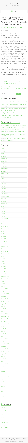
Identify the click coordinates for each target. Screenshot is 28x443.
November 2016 (5, 371)
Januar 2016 (4, 396)
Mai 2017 (3, 356)
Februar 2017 (4, 364)
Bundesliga (11, 27)
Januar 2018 (4, 341)
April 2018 (3, 334)
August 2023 (4, 206)
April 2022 (3, 236)
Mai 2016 (3, 386)
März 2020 (3, 286)
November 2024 (5, 171)
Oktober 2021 (4, 251)
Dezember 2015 (5, 399)
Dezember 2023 (5, 196)
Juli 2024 (3, 181)
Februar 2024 (4, 193)
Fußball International (6, 415)
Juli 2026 (3, 151)
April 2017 (3, 359)
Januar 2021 (4, 274)
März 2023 (3, 216)
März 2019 (3, 311)
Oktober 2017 (4, 349)
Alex (4, 27)
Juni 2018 (3, 329)
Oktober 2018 (4, 321)
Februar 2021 (4, 271)
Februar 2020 (4, 289)
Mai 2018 (3, 331)
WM (2, 430)
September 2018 (5, 324)
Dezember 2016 (5, 369)
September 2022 (5, 228)
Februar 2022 (4, 241)
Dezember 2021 (5, 246)
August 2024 (4, 178)
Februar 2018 (4, 339)
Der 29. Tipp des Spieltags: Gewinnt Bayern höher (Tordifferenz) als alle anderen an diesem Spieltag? (13, 88)
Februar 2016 (4, 394)
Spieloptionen (4, 420)
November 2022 (5, 223)
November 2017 (5, 346)
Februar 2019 (4, 314)
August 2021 (4, 256)
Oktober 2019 (4, 299)
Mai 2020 (3, 284)
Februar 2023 (4, 218)
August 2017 (4, 354)
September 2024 (5, 176)
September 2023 (5, 203)
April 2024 (3, 188)
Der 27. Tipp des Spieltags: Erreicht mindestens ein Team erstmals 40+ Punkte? (13, 82)
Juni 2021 (3, 261)
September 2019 (5, 301)
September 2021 (5, 254)
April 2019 (3, 309)
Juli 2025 (3, 163)
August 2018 (4, 326)
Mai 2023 (3, 211)
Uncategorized (4, 425)
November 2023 (5, 198)
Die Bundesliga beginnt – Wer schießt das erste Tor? (14, 102)
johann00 (4, 131)
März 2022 (3, 238)
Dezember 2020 (5, 276)
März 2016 (3, 391)
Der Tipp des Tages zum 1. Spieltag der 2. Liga (12, 113)
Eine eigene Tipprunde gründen (16, 131)
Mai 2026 (3, 153)
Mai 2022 (3, 233)
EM (1, 412)
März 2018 (3, 336)
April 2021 (3, 266)
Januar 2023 (4, 221)
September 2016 (5, 376)
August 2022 (4, 231)
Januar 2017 (4, 366)
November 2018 (5, 319)
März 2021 (3, 269)
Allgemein (3, 407)
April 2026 (3, 156)
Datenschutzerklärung (14, 441)
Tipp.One (14, 3)
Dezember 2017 (5, 344)
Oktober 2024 (4, 173)
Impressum (21, 441)
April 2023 (3, 213)
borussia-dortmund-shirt (8, 134)
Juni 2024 (3, 183)
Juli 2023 (3, 208)
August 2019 (4, 304)
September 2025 (5, 158)
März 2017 (3, 361)
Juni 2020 (3, 281)
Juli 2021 (3, 259)
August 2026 (4, 148)
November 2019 (5, 296)
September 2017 (5, 351)
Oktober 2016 (4, 374)
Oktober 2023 (4, 201)
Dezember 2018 (5, 316)
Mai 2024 (3, 186)
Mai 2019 (3, 306)
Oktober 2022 (4, 226)
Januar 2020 (4, 291)
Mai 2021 (3, 264)
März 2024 (3, 191)
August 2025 (4, 161)
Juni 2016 (3, 384)
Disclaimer (7, 441)
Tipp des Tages (18, 27)
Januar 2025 (4, 166)
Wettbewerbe (4, 427)
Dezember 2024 (5, 168)
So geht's (3, 417)
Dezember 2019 (5, 294)
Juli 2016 (3, 381)
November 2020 (5, 279)
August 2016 (4, 379)
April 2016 (3, 389)
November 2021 (5, 249)
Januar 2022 (4, 243)
